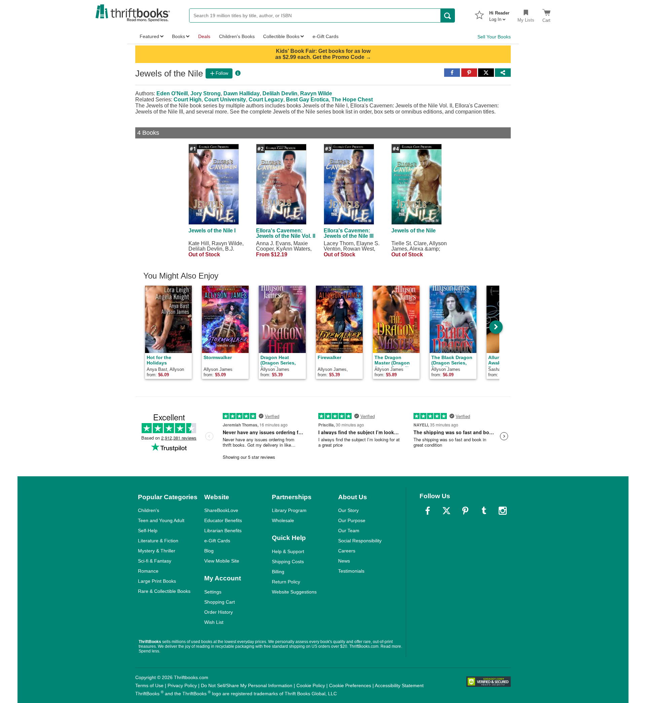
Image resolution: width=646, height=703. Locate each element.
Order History (218, 612)
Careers (346, 550)
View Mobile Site (221, 561)
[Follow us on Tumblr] (484, 511)
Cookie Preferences (350, 685)
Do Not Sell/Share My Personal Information (246, 685)
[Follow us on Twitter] (446, 511)
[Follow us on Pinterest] (465, 511)
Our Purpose (351, 520)
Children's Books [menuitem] (237, 36)
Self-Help (147, 530)
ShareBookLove (221, 510)
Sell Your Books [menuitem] (494, 36)
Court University (225, 99)
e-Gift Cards (217, 540)
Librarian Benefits (223, 530)
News (344, 561)
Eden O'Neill (172, 93)
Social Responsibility (360, 540)
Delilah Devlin (279, 93)
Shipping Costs (288, 561)
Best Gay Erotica (307, 99)
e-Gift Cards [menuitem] (325, 36)
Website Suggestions (294, 592)
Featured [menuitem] (149, 36)
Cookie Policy (310, 685)
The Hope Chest (352, 99)
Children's (148, 510)
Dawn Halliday (241, 93)
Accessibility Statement (399, 685)
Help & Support (288, 551)
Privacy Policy (182, 685)
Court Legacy (266, 99)
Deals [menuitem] (204, 36)
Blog (209, 550)
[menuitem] (499, 14)
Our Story (348, 510)
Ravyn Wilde (316, 93)
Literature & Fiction (158, 540)
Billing (278, 571)
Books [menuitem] (178, 36)
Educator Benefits (223, 520)
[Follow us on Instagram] (503, 511)
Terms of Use (149, 685)
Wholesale (283, 520)
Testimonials (351, 571)
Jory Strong (205, 93)
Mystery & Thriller (156, 550)
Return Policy (286, 581)
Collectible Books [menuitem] (281, 36)
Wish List (213, 622)
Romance (148, 571)
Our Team (348, 530)
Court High (188, 99)
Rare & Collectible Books (164, 591)
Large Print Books (157, 581)
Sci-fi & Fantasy (154, 561)
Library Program (289, 510)
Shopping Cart (219, 602)
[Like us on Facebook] (428, 511)
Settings (212, 592)
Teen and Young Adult (161, 520)
